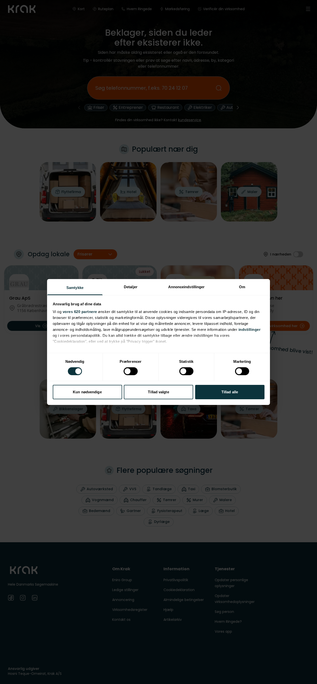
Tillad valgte (158, 392)
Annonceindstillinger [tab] (186, 287)
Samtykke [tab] (74, 287)
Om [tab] (242, 287)
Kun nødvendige (87, 392)
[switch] (131, 371)
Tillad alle (229, 392)
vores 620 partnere (80, 312)
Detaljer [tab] (130, 287)
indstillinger (249, 329)
